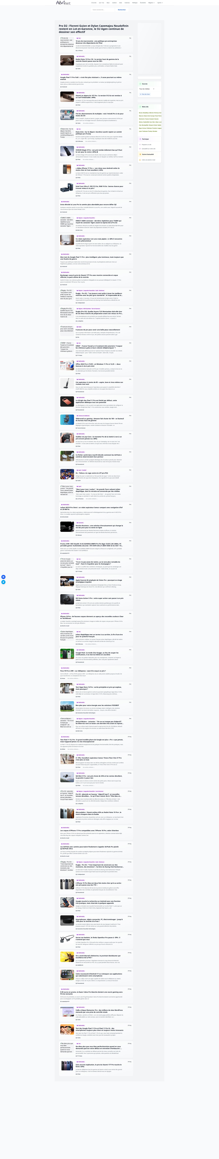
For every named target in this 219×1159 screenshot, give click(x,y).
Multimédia (81, 56)
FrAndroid (64, 87)
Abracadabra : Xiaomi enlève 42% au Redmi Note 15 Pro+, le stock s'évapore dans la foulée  (98, 813)
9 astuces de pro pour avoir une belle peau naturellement (98, 330)
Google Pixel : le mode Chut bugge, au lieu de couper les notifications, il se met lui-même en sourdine (97, 654)
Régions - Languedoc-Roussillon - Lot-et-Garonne (90, 791)
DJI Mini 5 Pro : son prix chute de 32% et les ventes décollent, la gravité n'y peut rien (99, 777)
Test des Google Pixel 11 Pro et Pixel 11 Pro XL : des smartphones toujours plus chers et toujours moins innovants (99, 1029)
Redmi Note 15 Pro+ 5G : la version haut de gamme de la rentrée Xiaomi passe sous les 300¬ (97, 60)
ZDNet (63, 749)
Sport (79, 486)
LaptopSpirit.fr (65, 553)
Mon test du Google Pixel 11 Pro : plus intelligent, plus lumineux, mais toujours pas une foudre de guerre (92, 258)
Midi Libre (79, 230)
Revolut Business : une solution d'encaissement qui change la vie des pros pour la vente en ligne (99, 527)
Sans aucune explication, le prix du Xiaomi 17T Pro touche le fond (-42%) (99, 1066)
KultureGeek (65, 517)
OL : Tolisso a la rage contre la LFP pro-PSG (92, 473)
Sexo (120, 3)
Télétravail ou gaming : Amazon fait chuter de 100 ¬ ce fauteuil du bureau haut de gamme (100, 420)
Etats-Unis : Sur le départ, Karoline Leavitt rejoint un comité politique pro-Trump (99, 133)
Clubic (78, 68)
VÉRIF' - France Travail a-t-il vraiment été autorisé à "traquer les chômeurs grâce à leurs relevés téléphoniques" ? (99, 347)
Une (79, 38)
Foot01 (79, 480)
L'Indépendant (81, 303)
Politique (134, 3)
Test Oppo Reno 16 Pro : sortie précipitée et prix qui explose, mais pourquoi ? (99, 688)
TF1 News (79, 355)
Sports (159, 3)
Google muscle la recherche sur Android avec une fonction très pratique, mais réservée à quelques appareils (98, 902)
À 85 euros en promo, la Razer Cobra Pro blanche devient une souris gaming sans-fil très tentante (91, 993)
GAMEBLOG (80, 965)
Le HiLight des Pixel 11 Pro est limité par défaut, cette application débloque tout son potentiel (96, 401)
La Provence (80, 499)
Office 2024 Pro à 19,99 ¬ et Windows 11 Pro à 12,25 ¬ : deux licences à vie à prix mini (98, 365)
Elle (78, 337)
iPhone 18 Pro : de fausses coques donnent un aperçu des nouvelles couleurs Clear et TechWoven (91, 617)
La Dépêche (80, 321)
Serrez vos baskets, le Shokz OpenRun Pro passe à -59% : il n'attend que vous (98, 938)
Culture (114, 3)
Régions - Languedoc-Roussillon (86, 218)
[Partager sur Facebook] (3, 577)
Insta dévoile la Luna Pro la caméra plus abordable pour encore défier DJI (88, 204)
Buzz (108, 3)
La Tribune (80, 50)
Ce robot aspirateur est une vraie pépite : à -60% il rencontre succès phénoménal (99, 240)
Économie (143, 3)
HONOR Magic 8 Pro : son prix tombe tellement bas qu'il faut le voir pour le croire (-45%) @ (99, 151)
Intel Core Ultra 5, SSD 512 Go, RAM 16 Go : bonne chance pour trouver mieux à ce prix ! (99, 187)
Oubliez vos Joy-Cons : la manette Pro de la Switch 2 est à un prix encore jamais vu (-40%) (99, 438)
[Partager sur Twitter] (3, 582)
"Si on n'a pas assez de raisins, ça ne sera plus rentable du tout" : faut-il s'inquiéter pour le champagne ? (98, 563)
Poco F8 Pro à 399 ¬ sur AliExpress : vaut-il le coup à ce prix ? (83, 671)
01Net (78, 105)
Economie (80, 522)
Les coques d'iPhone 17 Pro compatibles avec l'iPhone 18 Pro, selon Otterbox (89, 830)
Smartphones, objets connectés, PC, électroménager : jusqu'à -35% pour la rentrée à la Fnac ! (99, 920)
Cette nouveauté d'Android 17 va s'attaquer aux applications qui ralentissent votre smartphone (99, 975)
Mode (79, 327)
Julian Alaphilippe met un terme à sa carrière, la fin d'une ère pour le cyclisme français (99, 636)
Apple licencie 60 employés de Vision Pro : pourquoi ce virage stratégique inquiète (99, 581)
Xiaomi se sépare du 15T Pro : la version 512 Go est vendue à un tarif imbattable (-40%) (99, 97)
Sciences (127, 3)
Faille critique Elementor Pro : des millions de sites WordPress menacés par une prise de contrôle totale (99, 1011)
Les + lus (101, 3)
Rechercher (122, 10)
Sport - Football (82, 470)
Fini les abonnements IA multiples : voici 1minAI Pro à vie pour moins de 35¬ (100, 115)
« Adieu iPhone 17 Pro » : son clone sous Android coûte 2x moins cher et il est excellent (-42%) (98, 169)
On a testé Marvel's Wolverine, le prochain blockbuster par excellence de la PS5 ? (98, 957)
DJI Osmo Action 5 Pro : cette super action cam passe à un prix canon (99, 599)
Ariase (63, 678)
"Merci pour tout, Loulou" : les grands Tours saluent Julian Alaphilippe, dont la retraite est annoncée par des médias (98, 490)
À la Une (94, 3)
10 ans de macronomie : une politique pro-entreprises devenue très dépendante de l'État (96, 42)
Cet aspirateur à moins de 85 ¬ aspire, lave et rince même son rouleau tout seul (99, 383)
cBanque (79, 535)
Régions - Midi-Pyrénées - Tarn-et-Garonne (89, 308)
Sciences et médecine (83, 415)
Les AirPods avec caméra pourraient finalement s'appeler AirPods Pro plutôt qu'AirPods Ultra (89, 848)
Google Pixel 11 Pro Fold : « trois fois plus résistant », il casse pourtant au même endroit (90, 78)
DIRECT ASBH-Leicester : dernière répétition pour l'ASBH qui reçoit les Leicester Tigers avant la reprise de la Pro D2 (98, 222)
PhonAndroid (80, 391)
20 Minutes (80, 141)
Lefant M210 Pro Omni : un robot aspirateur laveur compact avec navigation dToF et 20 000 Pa (91, 508)
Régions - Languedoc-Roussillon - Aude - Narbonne (91, 290)
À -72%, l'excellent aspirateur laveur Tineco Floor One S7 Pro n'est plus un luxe (99, 759)
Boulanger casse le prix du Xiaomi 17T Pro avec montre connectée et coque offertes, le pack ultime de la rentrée (89, 276)
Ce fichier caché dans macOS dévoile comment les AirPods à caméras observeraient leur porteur (98, 456)
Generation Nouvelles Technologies (86, 713)
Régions (150, 3)
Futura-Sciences (81, 428)
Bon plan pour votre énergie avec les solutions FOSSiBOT (97, 705)
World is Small (65, 626)
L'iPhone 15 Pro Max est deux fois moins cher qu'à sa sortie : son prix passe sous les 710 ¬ (99, 884)
